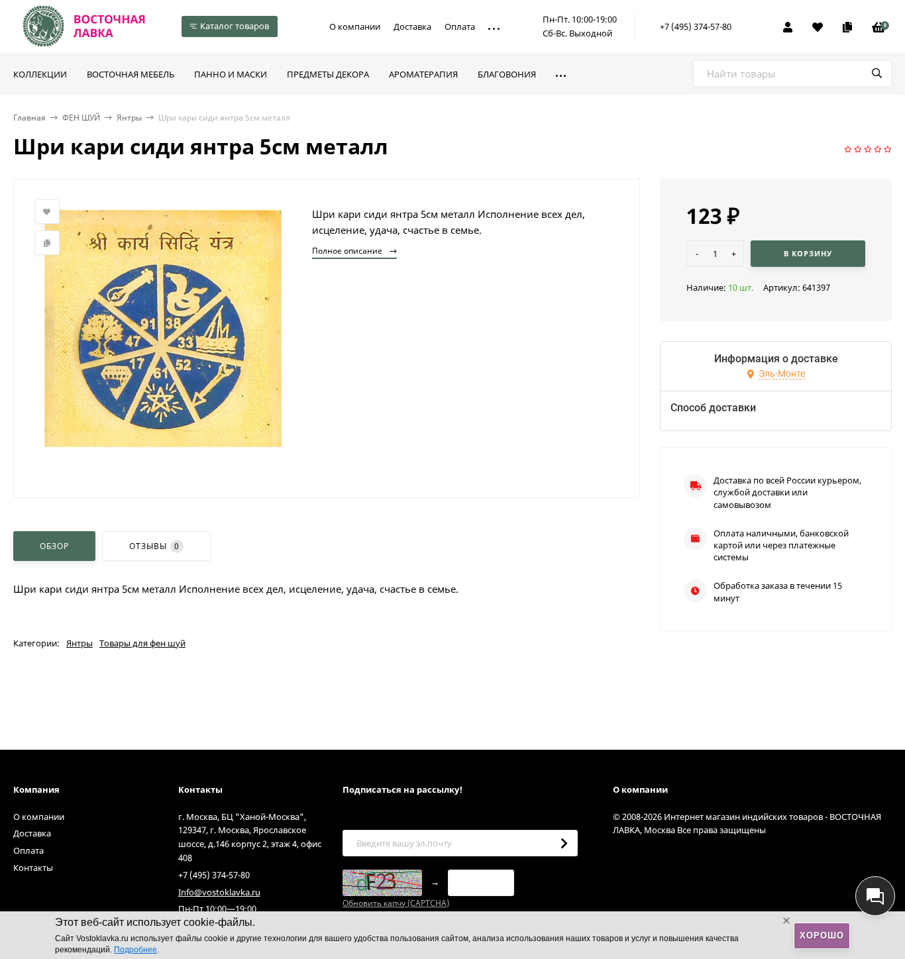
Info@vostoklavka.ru (219, 892)
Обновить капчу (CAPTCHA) (396, 903)
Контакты (33, 868)
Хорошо (822, 935)
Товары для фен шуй (142, 643)
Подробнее (135, 949)
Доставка (412, 26)
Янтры (129, 117)
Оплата (460, 26)
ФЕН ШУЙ (81, 117)
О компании (354, 26)
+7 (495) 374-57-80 (695, 26)
